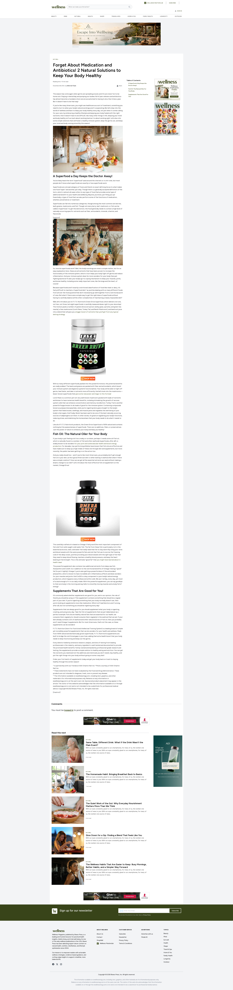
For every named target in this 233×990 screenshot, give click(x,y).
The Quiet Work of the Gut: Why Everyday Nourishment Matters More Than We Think (114, 804)
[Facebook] (53, 964)
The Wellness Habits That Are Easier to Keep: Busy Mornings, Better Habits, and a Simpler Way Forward (116, 865)
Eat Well (77, 16)
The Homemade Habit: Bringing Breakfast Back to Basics (114, 774)
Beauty (54, 16)
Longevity (163, 16)
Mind (65, 16)
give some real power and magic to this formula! (93, 394)
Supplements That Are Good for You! (138, 95)
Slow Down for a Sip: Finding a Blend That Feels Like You (114, 835)
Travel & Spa (115, 16)
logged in (68, 710)
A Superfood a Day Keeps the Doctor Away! (137, 84)
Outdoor (178, 16)
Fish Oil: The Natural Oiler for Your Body (137, 90)
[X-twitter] (57, 964)
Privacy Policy (147, 915)
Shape (102, 16)
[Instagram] (61, 964)
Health (90, 16)
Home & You (132, 16)
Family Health (148, 16)
